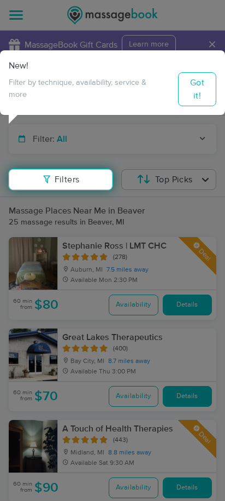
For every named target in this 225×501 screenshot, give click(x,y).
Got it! (197, 89)
